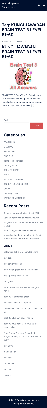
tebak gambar (10, 165)
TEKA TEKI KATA (11, 170)
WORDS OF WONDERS (14, 198)
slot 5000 (8, 346)
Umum (7, 188)
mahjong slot (10, 351)
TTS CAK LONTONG (13, 179)
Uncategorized (11, 193)
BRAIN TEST (22, 41)
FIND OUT (8, 156)
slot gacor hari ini (18, 269)
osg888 (27, 302)
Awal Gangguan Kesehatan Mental (20, 230)
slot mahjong (26, 308)
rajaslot (15, 296)
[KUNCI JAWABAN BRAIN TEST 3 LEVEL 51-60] (23, 76)
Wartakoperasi (11, 3)
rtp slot (11, 275)
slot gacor (23, 252)
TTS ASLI (8, 174)
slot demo (8, 369)
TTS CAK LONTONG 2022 (16, 184)
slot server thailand (13, 263)
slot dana (8, 258)
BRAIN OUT (9, 147)
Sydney (30, 403)
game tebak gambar (13, 161)
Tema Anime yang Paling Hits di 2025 (21, 213)
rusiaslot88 (9, 363)
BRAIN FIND (9, 142)
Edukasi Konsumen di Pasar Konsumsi (21, 217)
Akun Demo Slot (27, 333)
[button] (39, 5)
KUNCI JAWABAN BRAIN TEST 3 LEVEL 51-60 (22, 51)
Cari (6, 120)
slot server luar (27, 287)
